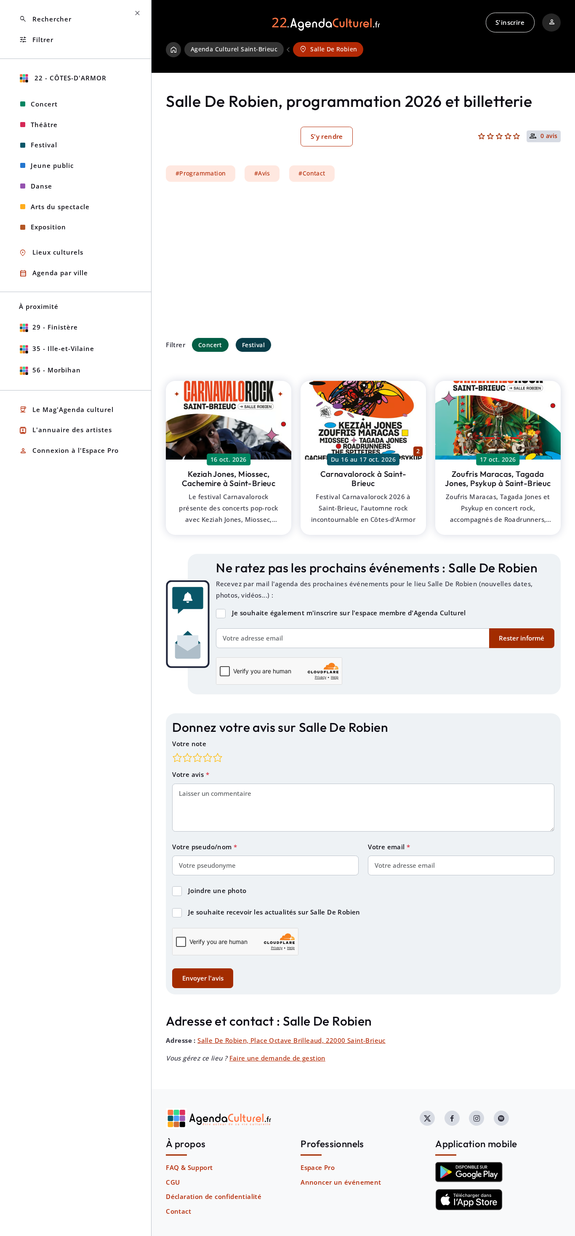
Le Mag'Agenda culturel (66, 410)
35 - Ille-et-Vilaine (63, 348)
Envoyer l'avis (203, 978)
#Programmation (201, 173)
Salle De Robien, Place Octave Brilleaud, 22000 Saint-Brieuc (291, 1040)
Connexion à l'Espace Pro (69, 451)
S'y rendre (327, 136)
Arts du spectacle (60, 206)
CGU (173, 1182)
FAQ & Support (189, 1167)
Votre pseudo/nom (203, 847)
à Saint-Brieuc (229, 479)
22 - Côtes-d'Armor (69, 78)
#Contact (311, 173)
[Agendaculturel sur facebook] (452, 1118)
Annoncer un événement (341, 1182)
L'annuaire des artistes (65, 430)
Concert (210, 345)
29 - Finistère (55, 327)
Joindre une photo (217, 890)
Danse (41, 186)
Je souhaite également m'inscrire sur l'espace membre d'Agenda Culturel (349, 613)
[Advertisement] (363, 260)
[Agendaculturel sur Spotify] (501, 1118)
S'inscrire (509, 22)
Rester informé (521, 638)
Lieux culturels (51, 253)
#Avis (262, 173)
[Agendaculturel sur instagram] (476, 1118)
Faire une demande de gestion (277, 1058)
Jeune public (52, 165)
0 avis (549, 136)
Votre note (189, 743)
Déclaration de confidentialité (213, 1196)
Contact (178, 1211)
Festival (253, 345)
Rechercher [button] (45, 19)
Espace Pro (318, 1167)
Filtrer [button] (36, 40)
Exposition (48, 227)
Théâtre (44, 124)
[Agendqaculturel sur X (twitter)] (427, 1118)
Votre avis (188, 774)
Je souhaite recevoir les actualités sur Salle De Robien (274, 912)
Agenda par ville (53, 273)
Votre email (387, 847)
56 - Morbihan (56, 370)
